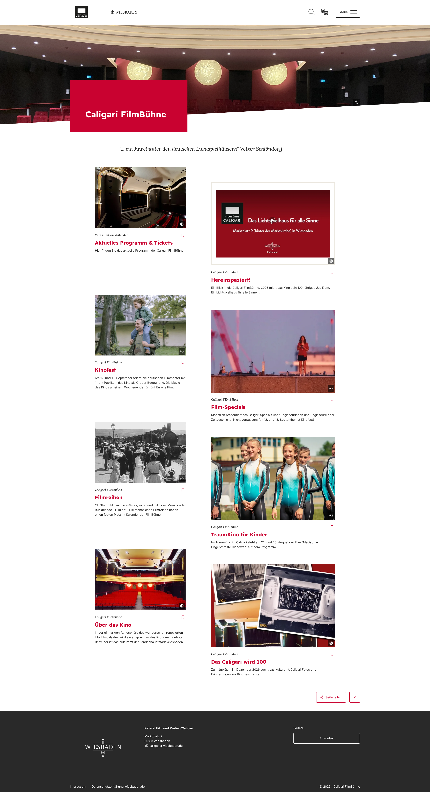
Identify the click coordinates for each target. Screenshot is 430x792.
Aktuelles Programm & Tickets (134, 243)
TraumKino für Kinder (239, 534)
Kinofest (105, 370)
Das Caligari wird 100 (238, 662)
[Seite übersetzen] (324, 12)
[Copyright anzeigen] (356, 101)
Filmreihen (108, 497)
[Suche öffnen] (311, 12)
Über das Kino (113, 625)
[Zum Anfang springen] (354, 697)
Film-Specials (228, 407)
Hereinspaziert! (230, 280)
